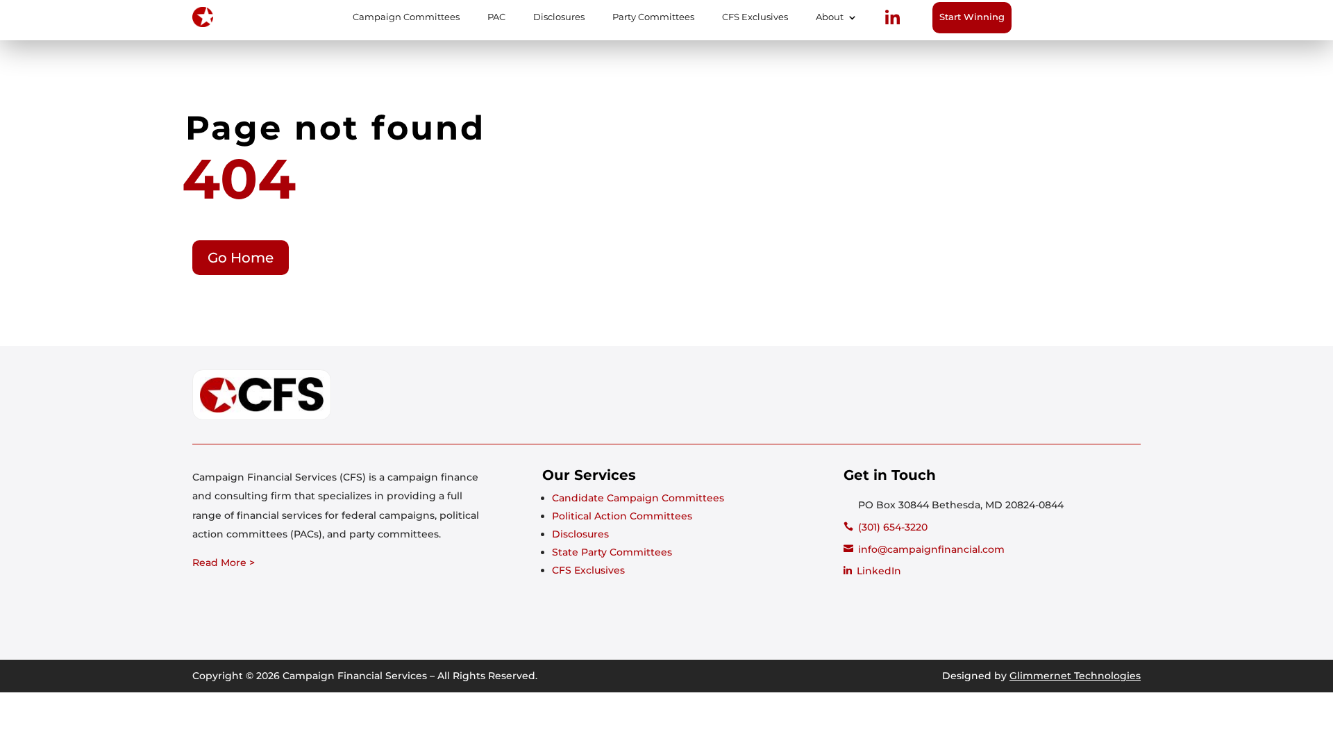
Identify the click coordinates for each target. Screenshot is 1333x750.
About (830, 17)
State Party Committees (612, 552)
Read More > (223, 562)
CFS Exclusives (755, 17)
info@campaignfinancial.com (931, 549)
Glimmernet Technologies (1075, 675)
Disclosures (559, 17)
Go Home (241, 257)
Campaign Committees (406, 17)
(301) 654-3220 (893, 527)
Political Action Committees (622, 516)
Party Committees (653, 17)
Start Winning (972, 17)
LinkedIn (879, 571)
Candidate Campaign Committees (638, 498)
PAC (496, 17)
